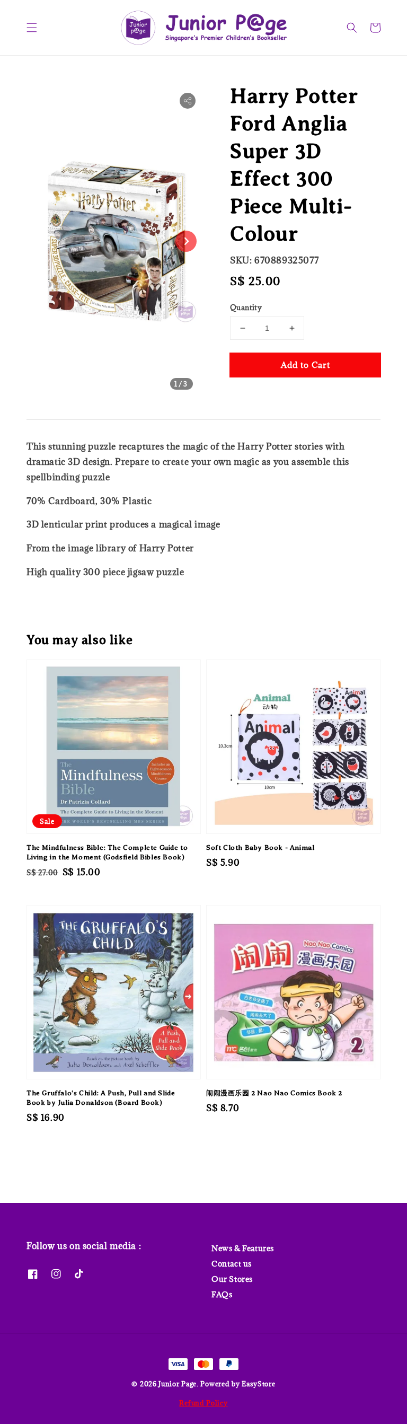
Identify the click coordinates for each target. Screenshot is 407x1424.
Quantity (246, 307)
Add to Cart (305, 364)
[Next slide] (186, 241)
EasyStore (258, 1383)
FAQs (221, 1294)
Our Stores (232, 1279)
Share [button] (256, 397)
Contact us (231, 1264)
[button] (31, 27)
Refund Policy (203, 1403)
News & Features (242, 1248)
